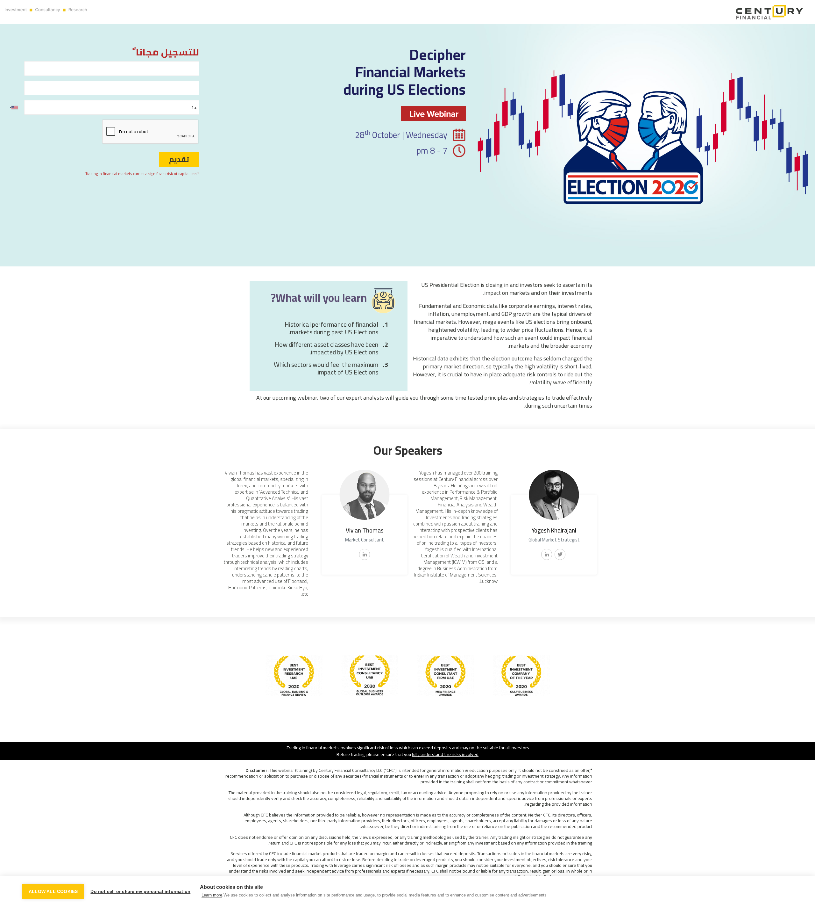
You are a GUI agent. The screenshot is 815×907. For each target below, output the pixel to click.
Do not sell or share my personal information (140, 891)
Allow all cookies (53, 891)
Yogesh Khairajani (554, 530)
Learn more (212, 895)
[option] (552, 529)
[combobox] (12, 107)
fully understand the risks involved (445, 754)
